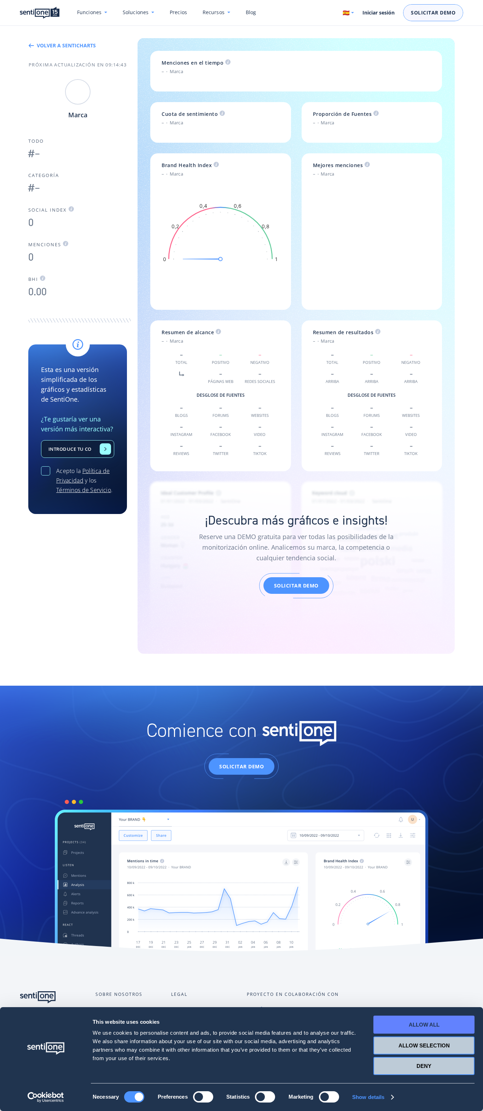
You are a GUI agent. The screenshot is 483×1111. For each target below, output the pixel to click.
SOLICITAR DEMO (296, 585)
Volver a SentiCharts (66, 45)
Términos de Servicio (83, 490)
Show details (368, 1097)
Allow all (424, 1025)
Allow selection (424, 1045)
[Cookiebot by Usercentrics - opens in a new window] (46, 1097)
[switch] (203, 1097)
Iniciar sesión (378, 12)
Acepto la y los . (84, 480)
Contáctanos (105, 449)
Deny (424, 1066)
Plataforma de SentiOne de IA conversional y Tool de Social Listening (39, 12)
